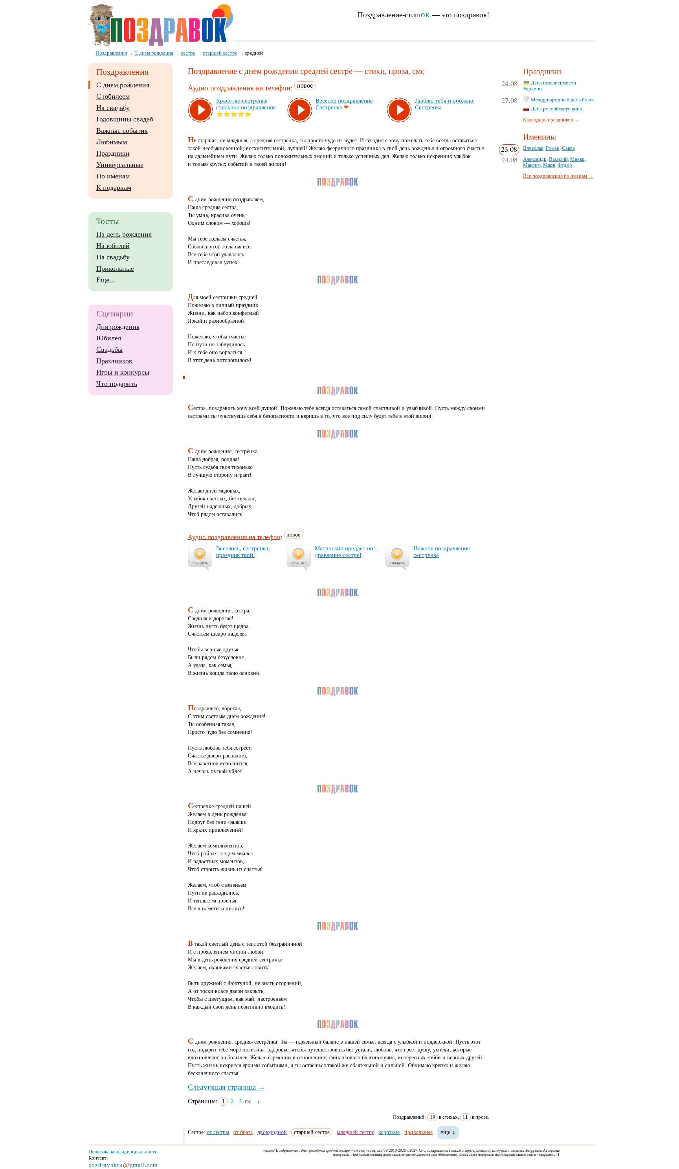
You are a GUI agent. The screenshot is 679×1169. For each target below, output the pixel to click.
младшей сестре (355, 1132)
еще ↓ (447, 1132)
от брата (243, 1132)
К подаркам (113, 187)
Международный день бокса (563, 100)
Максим (532, 165)
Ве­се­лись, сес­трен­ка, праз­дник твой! (243, 551)
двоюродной (272, 1132)
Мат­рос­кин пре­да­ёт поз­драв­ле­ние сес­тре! (346, 551)
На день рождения (124, 234)
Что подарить (116, 384)
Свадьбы (109, 349)
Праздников (114, 361)
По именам (113, 176)
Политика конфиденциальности (123, 1151)
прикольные (418, 1132)
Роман (553, 148)
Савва (568, 148)
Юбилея (108, 338)
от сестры (218, 1132)
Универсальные (119, 165)
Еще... (105, 280)
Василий (558, 159)
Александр (535, 159)
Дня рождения (117, 327)
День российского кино (556, 109)
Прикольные (115, 268)
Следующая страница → (226, 1087)
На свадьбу (113, 108)
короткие (389, 1132)
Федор (565, 165)
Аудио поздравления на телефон (239, 88)
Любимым (111, 142)
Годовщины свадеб (124, 119)
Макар (577, 159)
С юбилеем (113, 96)
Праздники (113, 153)
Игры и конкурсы (122, 372)
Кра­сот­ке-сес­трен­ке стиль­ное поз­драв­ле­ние (246, 103)
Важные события (122, 130)
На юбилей (113, 246)
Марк (549, 165)
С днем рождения (122, 85)
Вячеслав (533, 148)
